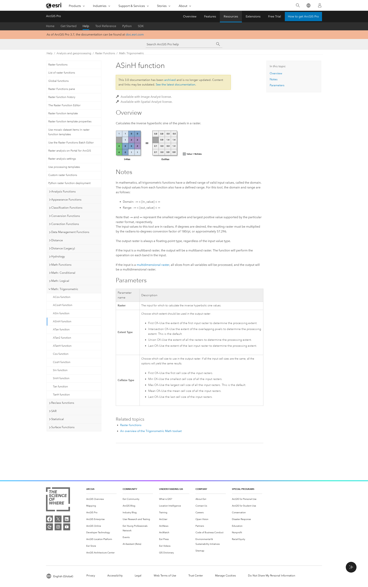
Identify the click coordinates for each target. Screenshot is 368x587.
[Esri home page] (54, 5)
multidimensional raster (153, 265)
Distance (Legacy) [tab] (63, 248)
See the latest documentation (175, 84)
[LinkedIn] (66, 519)
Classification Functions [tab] (66, 207)
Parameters (277, 85)
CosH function (61, 362)
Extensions (253, 16)
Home (50, 26)
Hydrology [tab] (58, 256)
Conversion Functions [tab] (65, 216)
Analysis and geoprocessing (74, 53)
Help (86, 26)
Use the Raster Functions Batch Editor (71, 142)
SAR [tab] (54, 411)
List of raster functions (61, 72)
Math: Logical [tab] (60, 281)
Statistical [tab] (57, 419)
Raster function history (61, 97)
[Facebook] (49, 519)
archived (170, 80)
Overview (189, 16)
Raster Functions (105, 53)
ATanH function (62, 345)
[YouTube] (66, 526)
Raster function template (63, 113)
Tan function (60, 386)
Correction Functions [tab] (65, 224)
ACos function (61, 297)
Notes (274, 79)
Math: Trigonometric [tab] (64, 289)
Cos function (60, 354)
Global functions (58, 81)
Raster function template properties (69, 121)
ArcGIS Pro (53, 16)
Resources (231, 16)
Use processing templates (64, 167)
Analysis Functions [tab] (63, 191)
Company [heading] (201, 489)
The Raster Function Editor (64, 105)
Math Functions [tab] (61, 264)
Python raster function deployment (69, 183)
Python (127, 26)
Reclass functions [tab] (62, 403)
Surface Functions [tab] (63, 427)
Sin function (60, 370)
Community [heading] (130, 489)
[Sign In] (320, 5)
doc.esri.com (135, 34)
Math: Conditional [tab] (63, 272)
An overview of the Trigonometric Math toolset (151, 431)
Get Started (68, 26)
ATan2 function (62, 337)
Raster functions (57, 64)
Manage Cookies (225, 575)
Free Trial (274, 16)
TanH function (61, 394)
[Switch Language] (308, 5)
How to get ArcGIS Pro (303, 16)
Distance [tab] (57, 240)
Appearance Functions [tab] (66, 199)
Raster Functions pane (61, 89)
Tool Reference (105, 26)
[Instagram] (58, 526)
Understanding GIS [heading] (171, 489)
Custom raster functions (62, 175)
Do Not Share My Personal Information (271, 575)
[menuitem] (101, 499)
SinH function (61, 378)
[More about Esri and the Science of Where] (58, 500)
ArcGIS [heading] (90, 489)
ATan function (61, 329)
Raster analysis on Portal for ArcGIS (69, 150)
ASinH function (62, 321)
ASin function (61, 313)
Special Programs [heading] (243, 489)
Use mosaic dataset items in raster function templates (69, 132)
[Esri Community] (49, 526)
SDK (141, 26)
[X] (58, 519)
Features (210, 16)
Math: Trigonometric (131, 53)
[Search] (297, 5)
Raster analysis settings (62, 158)
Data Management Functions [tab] (70, 232)
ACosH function (62, 305)
